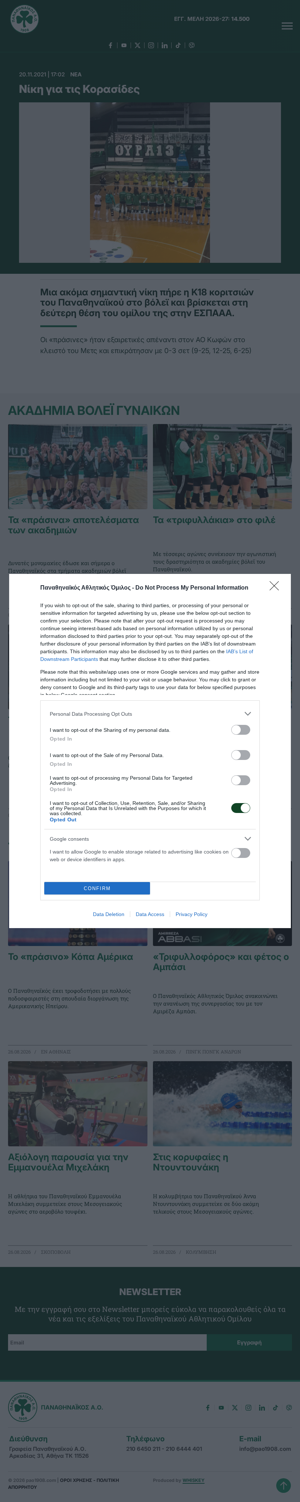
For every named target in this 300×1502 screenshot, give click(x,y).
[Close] (277, 588)
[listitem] (150, 714)
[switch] (240, 730)
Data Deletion (108, 914)
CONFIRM (97, 888)
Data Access (150, 914)
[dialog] (150, 751)
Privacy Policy (191, 914)
